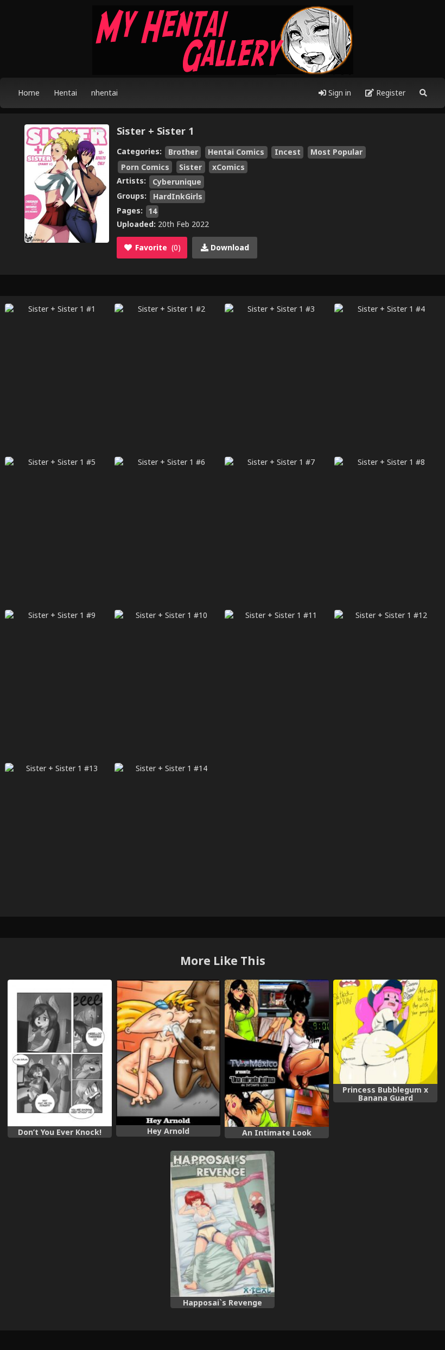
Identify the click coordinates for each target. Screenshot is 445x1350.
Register (389, 92)
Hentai (65, 92)
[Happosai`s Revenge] (222, 1224)
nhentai (104, 92)
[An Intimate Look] (277, 1053)
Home (29, 92)
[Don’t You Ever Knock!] (60, 1053)
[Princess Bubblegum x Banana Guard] (385, 1032)
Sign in (338, 92)
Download (228, 247)
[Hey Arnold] (168, 1053)
